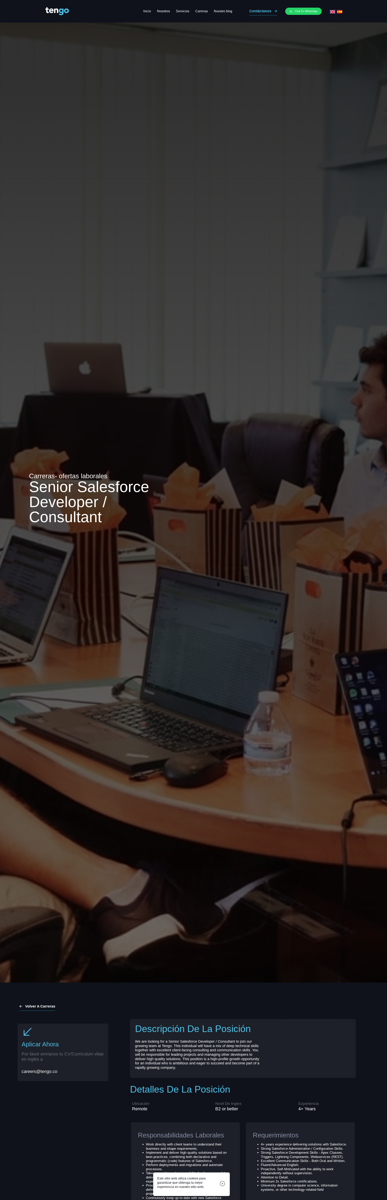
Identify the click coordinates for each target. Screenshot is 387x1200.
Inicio (147, 11)
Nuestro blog (223, 11)
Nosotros (163, 11)
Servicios (182, 11)
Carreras (201, 11)
